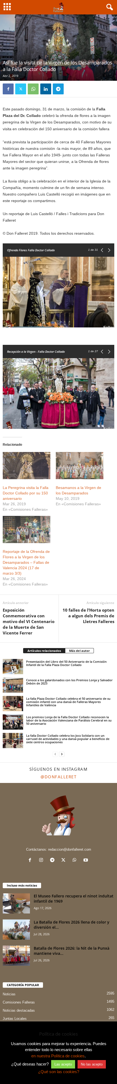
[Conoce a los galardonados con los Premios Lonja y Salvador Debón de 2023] (13, 685)
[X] (20, 88)
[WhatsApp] (33, 88)
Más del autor (79, 651)
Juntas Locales (15, 1019)
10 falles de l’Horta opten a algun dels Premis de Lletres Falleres (88, 615)
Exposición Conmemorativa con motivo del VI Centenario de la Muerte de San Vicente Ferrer (28, 621)
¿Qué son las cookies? (58, 1071)
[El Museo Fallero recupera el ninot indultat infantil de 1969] (16, 903)
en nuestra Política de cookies (58, 1056)
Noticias (9, 994)
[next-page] (61, 754)
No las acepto (92, 1064)
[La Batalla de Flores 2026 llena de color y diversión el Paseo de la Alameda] (16, 929)
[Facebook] (8, 88)
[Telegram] (58, 88)
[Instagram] (42, 861)
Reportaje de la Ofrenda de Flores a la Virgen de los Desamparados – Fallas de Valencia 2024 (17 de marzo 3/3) (26, 562)
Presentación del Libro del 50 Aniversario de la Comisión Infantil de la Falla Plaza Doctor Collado (66, 663)
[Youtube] (86, 861)
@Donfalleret (58, 776)
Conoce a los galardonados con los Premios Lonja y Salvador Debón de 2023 (69, 681)
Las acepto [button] (63, 1064)
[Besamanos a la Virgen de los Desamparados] (79, 465)
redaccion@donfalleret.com (69, 849)
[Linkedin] (45, 88)
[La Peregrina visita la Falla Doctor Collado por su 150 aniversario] (26, 465)
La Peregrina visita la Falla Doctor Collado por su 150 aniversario (25, 493)
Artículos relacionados (44, 651)
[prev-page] (55, 754)
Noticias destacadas (19, 1010)
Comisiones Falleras (19, 1002)
